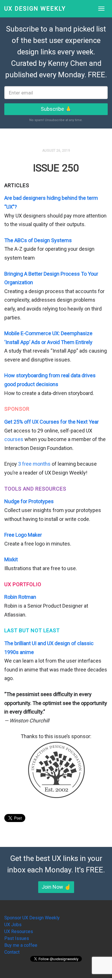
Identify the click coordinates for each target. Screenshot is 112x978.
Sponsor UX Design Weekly (32, 917)
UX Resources (18, 931)
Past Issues (16, 938)
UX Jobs (13, 924)
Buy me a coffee (20, 945)
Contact (12, 952)
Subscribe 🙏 (56, 109)
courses (13, 439)
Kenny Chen (67, 63)
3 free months (34, 464)
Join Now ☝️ (56, 887)
